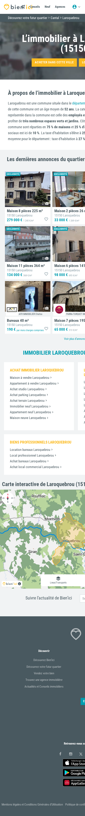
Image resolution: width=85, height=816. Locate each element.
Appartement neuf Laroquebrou (30, 412)
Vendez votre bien (44, 673)
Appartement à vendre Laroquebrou (33, 383)
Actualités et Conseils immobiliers (44, 686)
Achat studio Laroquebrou (27, 389)
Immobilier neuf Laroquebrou (29, 406)
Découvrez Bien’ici (43, 660)
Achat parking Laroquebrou (28, 395)
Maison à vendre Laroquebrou (29, 378)
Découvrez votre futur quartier (43, 667)
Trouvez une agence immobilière (44, 680)
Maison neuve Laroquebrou (28, 418)
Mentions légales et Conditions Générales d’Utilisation (32, 804)
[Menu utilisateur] (76, 7)
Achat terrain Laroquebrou (27, 401)
